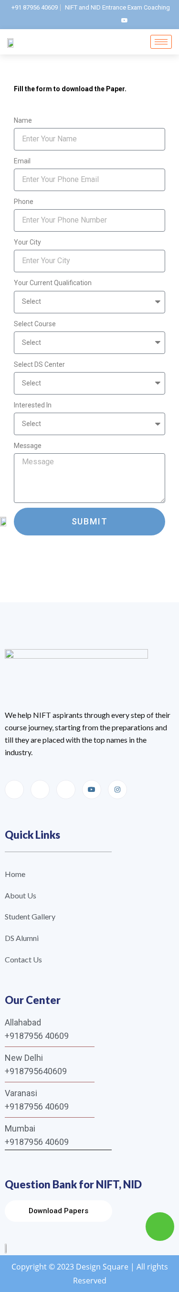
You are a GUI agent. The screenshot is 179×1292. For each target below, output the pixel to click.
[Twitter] (108, 20)
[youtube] (91, 789)
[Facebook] (60, 20)
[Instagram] (76, 20)
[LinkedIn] (92, 20)
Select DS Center (39, 364)
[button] (58, 1211)
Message (28, 445)
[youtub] (124, 20)
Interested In (33, 405)
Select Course (35, 324)
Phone (23, 201)
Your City (27, 242)
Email (22, 161)
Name (23, 120)
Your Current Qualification (53, 283)
